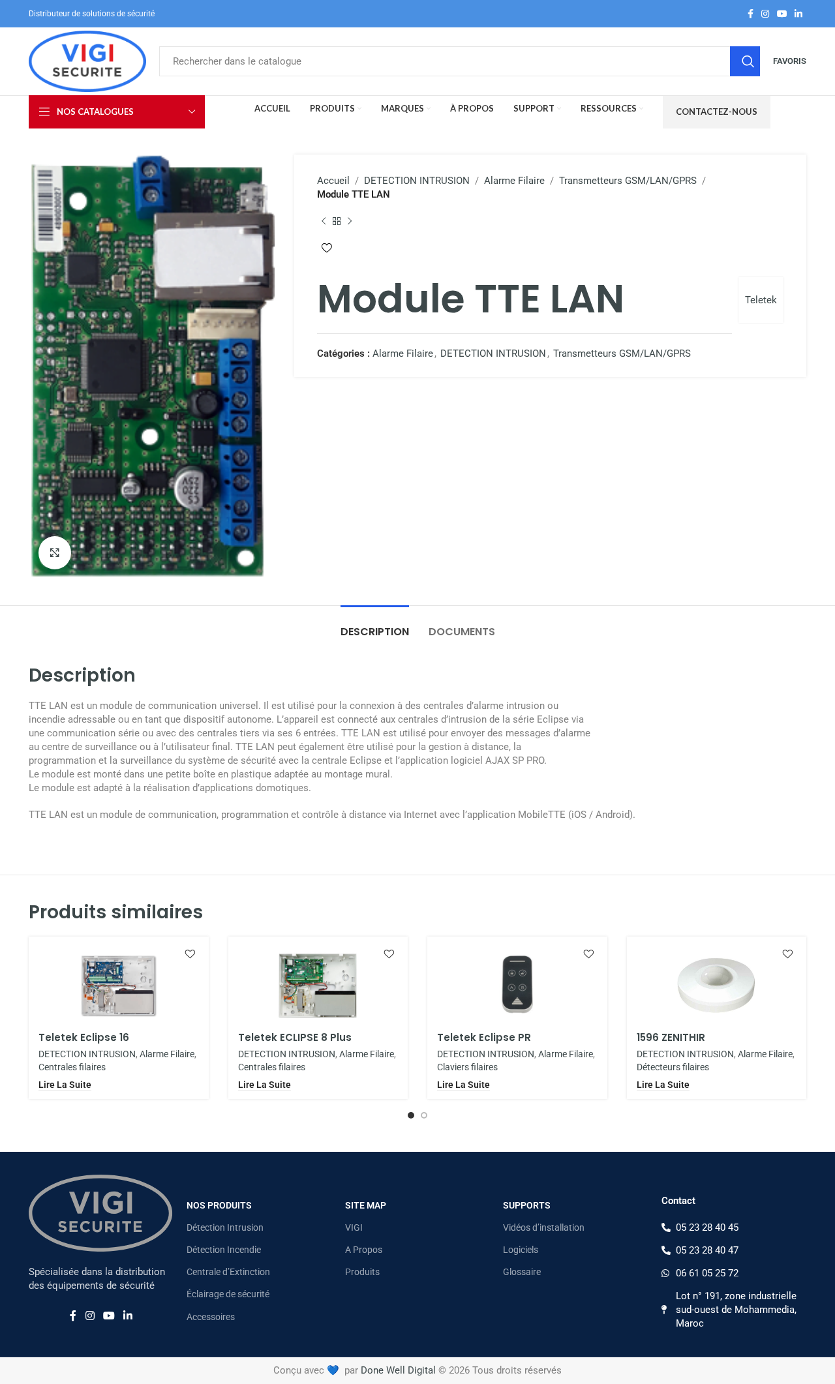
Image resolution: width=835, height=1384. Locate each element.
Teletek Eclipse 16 (83, 1037)
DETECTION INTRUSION (417, 181)
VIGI (354, 1227)
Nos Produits (219, 1205)
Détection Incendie (224, 1249)
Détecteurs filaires (673, 1067)
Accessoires (211, 1317)
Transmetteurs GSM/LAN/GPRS (628, 181)
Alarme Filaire (514, 181)
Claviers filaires (467, 1067)
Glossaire (522, 1272)
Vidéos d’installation (543, 1227)
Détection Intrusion (225, 1227)
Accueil (333, 181)
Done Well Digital (398, 1370)
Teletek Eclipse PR (484, 1037)
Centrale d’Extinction (228, 1272)
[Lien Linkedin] (798, 14)
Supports (527, 1205)
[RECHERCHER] (745, 61)
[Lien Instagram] (765, 14)
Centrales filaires (72, 1067)
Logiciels (520, 1249)
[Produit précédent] (323, 221)
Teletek (761, 300)
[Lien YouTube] (782, 14)
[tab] (375, 625)
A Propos (363, 1249)
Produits (362, 1272)
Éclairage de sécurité (228, 1294)
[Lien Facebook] (750, 14)
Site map (365, 1205)
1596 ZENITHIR (671, 1037)
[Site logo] (87, 61)
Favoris (789, 61)
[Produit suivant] (349, 221)
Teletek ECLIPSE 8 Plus (295, 1037)
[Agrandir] (54, 552)
